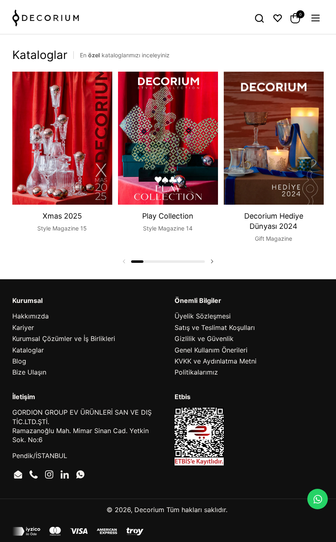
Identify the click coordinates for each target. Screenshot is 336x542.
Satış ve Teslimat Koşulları (215, 327)
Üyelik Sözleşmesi (203, 316)
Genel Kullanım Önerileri (211, 350)
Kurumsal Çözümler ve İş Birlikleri (63, 338)
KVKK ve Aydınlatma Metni (216, 361)
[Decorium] (45, 18)
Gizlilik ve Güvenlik (204, 338)
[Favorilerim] (277, 18)
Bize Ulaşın (29, 372)
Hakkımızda (30, 316)
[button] (259, 18)
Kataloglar (28, 350)
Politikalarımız (196, 372)
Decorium (149, 510)
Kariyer (23, 327)
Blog (19, 361)
